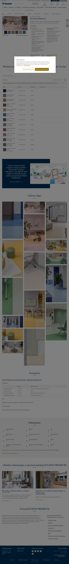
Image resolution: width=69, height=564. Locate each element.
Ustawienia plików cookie (28, 69)
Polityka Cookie (27, 65)
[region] (35, 64)
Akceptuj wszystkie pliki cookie (42, 69)
